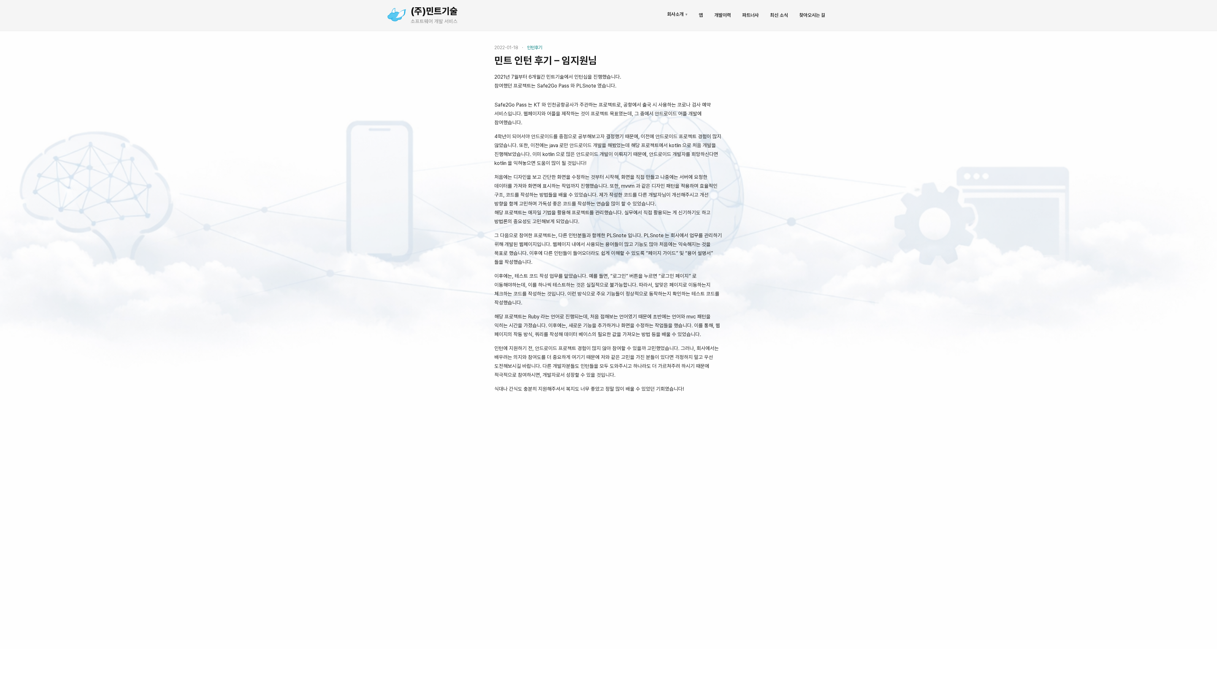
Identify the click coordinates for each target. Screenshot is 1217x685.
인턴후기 (534, 47)
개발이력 (722, 15)
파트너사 (750, 15)
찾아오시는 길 (812, 15)
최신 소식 (779, 15)
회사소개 (677, 14)
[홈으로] (396, 15)
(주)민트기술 (434, 11)
